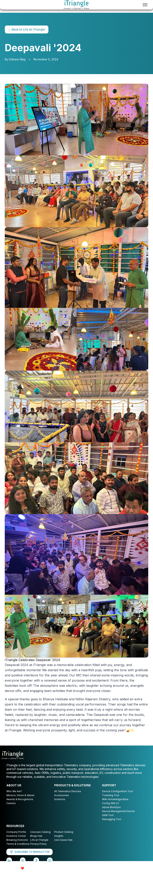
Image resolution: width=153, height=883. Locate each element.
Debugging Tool (111, 819)
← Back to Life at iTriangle (26, 29)
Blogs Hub (36, 835)
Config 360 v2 (110, 803)
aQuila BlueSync (111, 807)
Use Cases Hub (63, 839)
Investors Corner (16, 835)
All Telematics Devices (67, 791)
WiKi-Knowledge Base (115, 799)
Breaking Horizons (17, 839)
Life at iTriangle (39, 839)
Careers (11, 803)
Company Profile (16, 831)
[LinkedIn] (9, 860)
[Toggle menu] (145, 5)
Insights (58, 835)
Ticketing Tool (110, 795)
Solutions (59, 799)
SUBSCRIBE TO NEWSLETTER (31, 851)
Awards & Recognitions (19, 799)
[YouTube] (23, 860)
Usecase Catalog (40, 831)
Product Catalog (63, 831)
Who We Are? (14, 791)
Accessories (61, 795)
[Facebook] (36, 860)
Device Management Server (118, 811)
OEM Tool (108, 815)
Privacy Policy (38, 843)
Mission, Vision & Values (20, 795)
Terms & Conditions (17, 843)
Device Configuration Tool (117, 791)
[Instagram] (50, 860)
